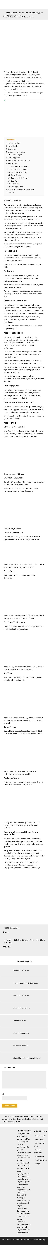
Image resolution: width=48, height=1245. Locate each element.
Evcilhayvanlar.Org (38, 1240)
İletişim (37, 1164)
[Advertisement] (24, 43)
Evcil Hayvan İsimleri (39, 1144)
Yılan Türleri (8, 942)
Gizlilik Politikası (41, 1160)
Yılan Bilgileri (40, 940)
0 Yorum (7, 940)
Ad (3, 1094)
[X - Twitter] (41, 1242)
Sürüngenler (17, 15)
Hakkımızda (39, 1156)
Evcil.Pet (6, 1240)
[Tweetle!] (9, 953)
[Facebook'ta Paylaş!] (5, 953)
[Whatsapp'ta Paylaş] (18, 953)
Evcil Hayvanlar (24, 1131)
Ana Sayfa (7, 15)
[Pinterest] (45, 1242)
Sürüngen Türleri (28, 940)
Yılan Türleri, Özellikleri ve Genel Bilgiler (24, 12)
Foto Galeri (39, 1140)
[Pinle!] (13, 953)
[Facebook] (38, 1242)
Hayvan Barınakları (38, 1151)
